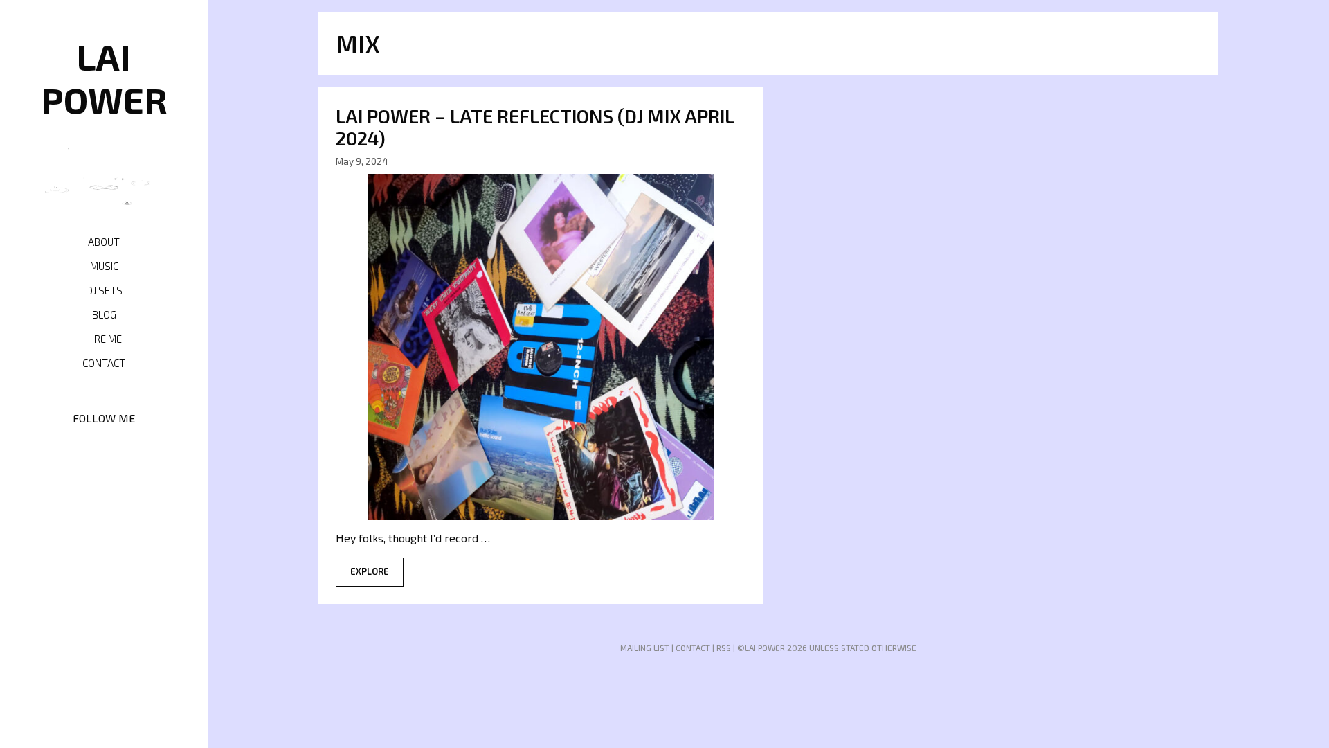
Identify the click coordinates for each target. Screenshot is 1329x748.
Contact (103, 363)
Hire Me (104, 338)
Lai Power (104, 78)
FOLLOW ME (104, 418)
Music (104, 266)
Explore (369, 571)
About (104, 241)
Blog (104, 314)
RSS (723, 647)
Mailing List (644, 647)
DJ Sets (104, 290)
